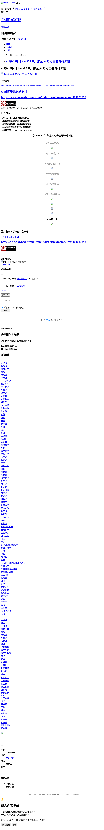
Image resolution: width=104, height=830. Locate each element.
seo (2, 695)
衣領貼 (4, 363)
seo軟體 (4, 575)
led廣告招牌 (6, 611)
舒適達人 (5, 690)
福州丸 (4, 442)
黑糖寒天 (5, 566)
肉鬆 (3, 418)
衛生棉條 (5, 687)
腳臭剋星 (5, 369)
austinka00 (5, 264)
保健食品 (5, 505)
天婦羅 (4, 436)
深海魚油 (5, 517)
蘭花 (3, 542)
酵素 (3, 520)
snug (3, 463)
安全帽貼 (5, 387)
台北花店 (5, 596)
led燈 (3, 614)
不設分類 (22, 39)
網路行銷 (5, 693)
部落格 (9, 47)
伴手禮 (4, 424)
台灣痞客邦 (11, 19)
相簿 (8, 44)
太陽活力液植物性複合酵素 (13, 563)
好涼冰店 (5, 384)
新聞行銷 (5, 698)
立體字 (4, 602)
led (2, 617)
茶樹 (3, 707)
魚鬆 (3, 414)
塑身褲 (4, 722)
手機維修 (5, 681)
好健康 (4, 502)
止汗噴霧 (5, 399)
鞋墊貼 (4, 402)
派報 (3, 599)
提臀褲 (4, 728)
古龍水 (4, 713)
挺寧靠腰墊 (6, 548)
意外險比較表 (7, 527)
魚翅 (3, 448)
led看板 (4, 626)
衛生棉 (4, 684)
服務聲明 (76, 795)
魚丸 (3, 433)
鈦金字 (4, 623)
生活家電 (21, 286)
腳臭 (3, 372)
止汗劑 (4, 396)
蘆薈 (3, 701)
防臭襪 (4, 378)
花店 (3, 584)
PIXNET (33, 795)
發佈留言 (5, 311)
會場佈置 (5, 593)
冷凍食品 (5, 445)
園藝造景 (5, 533)
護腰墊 (4, 557)
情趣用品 (5, 668)
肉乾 (3, 430)
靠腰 (3, 551)
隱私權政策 (66, 795)
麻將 (3, 656)
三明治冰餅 (6, 381)
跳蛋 (3, 674)
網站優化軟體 (7, 572)
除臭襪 (4, 375)
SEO (3, 581)
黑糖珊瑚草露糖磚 (9, 569)
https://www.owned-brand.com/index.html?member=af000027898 (43, 97)
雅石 (3, 539)
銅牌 (3, 605)
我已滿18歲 (6, 825)
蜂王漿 (4, 511)
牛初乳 (4, 514)
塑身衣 (4, 719)
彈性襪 (4, 641)
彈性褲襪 (5, 647)
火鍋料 (4, 439)
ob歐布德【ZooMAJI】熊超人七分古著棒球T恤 (38, 61)
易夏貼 (4, 390)
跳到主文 (5, 27)
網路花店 (5, 587)
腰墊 (3, 554)
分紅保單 (5, 530)
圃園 (3, 716)
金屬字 (4, 608)
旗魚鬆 (4, 411)
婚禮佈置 (5, 590)
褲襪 (3, 644)
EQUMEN (5, 725)
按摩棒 (4, 671)
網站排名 (5, 578)
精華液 (4, 704)
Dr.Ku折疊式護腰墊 (9, 545)
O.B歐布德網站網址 (14, 91)
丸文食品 (5, 405)
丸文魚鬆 (5, 650)
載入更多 (5, 295)
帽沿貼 (4, 366)
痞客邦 (20, 279)
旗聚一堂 (5, 408)
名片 (8, 50)
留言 (25, 279)
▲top (3, 290)
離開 (14, 825)
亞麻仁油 (5, 508)
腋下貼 (4, 393)
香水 (3, 710)
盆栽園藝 (5, 536)
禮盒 (3, 421)
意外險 (4, 523)
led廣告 (4, 620)
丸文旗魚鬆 (6, 653)
